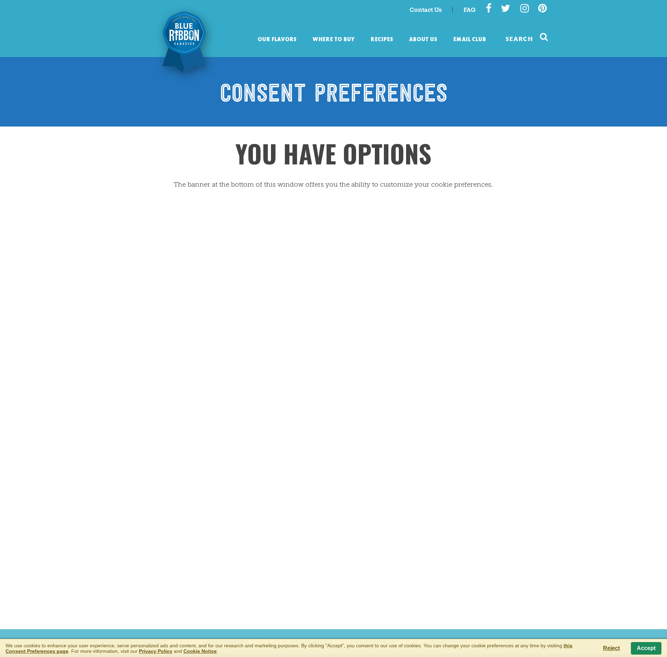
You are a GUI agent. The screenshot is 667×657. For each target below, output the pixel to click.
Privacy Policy (155, 651)
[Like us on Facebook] (488, 8)
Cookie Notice (200, 651)
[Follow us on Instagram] (524, 8)
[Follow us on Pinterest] (542, 8)
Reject (611, 648)
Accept (646, 648)
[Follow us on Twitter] (505, 8)
